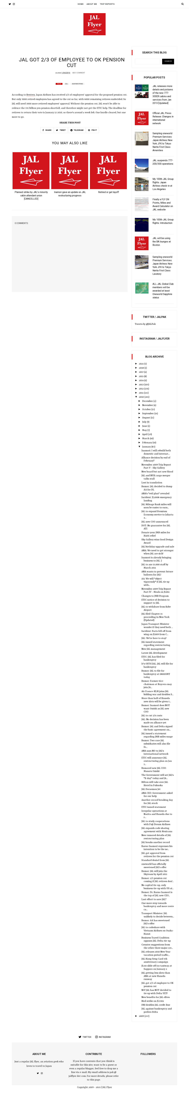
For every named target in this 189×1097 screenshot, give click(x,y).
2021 (141, 364)
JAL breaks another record (155, 842)
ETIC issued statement (153, 807)
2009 (142, 1016)
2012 (141, 389)
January (146, 447)
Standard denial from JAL (155, 860)
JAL (66, 84)
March (146, 438)
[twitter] (10, 4)
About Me (92, 4)
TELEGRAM (78, 130)
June (145, 426)
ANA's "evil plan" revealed (155, 493)
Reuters (30, 95)
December (147, 401)
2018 (141, 368)
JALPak (58, 73)
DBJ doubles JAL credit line (155, 1005)
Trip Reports (107, 4)
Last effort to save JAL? (153, 899)
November (148, 405)
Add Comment (78, 73)
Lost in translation (151, 482)
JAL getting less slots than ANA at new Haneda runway (155, 976)
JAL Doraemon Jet (151, 789)
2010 (141, 397)
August (146, 417)
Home (81, 4)
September (148, 413)
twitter (87, 1037)
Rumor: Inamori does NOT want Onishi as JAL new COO (155, 708)
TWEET (62, 130)
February (147, 442)
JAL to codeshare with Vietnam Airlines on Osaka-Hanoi (157, 930)
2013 (141, 384)
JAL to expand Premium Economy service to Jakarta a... (157, 514)
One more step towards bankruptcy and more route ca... (157, 906)
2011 (141, 393)
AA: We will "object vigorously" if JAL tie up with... (155, 582)
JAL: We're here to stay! (153, 638)
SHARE (48, 130)
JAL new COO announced (154, 522)
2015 (141, 376)
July (144, 422)
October (146, 409)
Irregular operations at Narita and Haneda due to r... (156, 814)
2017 (141, 372)
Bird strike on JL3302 (152, 1001)
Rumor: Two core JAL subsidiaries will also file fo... (155, 743)
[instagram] (14, 4)
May (144, 430)
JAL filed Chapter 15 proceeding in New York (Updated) (155, 617)
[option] (31, 177)
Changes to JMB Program (155, 596)
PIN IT (94, 130)
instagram (105, 1037)
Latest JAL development (154, 653)
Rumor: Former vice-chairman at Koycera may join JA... (156, 684)
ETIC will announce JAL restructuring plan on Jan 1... (156, 761)
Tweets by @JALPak (145, 324)
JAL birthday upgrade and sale (157, 546)
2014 (141, 380)
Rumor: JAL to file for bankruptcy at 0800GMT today (155, 674)
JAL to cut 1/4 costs (151, 715)
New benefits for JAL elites (155, 997)
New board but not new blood (157, 471)
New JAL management (153, 649)
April (145, 434)
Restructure (77, 84)
